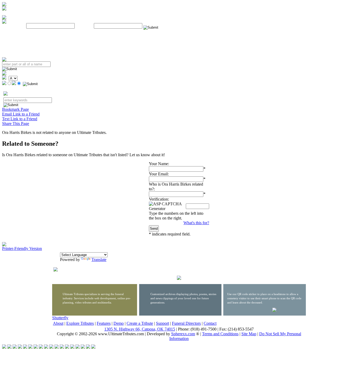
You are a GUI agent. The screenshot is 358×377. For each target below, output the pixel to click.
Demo (118, 323)
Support (162, 323)
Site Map (248, 334)
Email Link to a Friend (21, 114)
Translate (98, 259)
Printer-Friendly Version (22, 248)
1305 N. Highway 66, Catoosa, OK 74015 (139, 329)
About (58, 323)
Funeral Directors (186, 323)
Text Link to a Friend (19, 119)
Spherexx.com (183, 334)
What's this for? (196, 223)
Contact (210, 323)
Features (104, 323)
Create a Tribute (140, 323)
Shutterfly (60, 318)
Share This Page (15, 123)
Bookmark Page (15, 109)
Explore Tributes (80, 323)
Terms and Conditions (220, 334)
